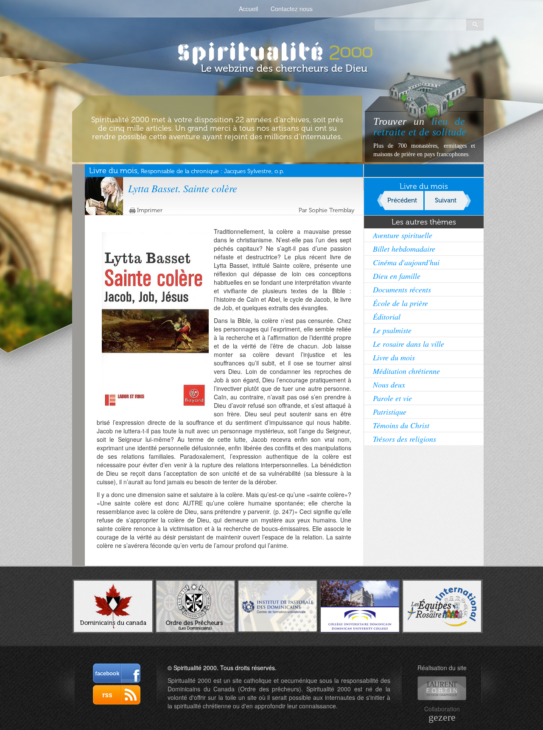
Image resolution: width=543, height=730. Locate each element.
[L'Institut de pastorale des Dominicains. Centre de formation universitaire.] (277, 605)
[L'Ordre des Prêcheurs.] (195, 605)
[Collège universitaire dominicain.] (359, 605)
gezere (442, 717)
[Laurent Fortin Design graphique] (441, 688)
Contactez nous (292, 8)
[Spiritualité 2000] (271, 51)
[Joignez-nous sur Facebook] (116, 673)
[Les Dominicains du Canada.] (113, 605)
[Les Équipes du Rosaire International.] (442, 605)
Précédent (402, 200)
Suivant (445, 200)
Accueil (248, 8)
